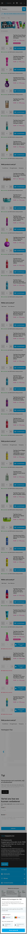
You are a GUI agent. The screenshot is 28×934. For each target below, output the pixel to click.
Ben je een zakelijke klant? (7, 921)
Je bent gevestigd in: (6, 914)
